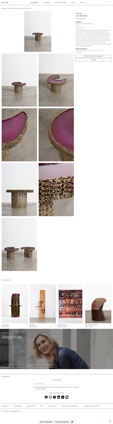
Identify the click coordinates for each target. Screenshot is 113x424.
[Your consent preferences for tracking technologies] (110, 421)
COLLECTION (34, 2)
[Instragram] (50, 397)
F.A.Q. (41, 406)
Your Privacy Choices (62, 422)
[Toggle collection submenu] (38, 2)
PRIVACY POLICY (52, 406)
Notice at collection (46, 422)
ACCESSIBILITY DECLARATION (91, 406)
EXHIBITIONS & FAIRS (60, 2)
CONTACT (82, 2)
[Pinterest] (54, 397)
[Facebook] (46, 397)
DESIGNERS (47, 2)
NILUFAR (4, 8)
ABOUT (73, 2)
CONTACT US (5, 406)
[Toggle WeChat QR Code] (66, 397)
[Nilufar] (5, 2)
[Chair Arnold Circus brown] (98, 303)
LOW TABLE (18, 8)
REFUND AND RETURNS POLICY (70, 406)
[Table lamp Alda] (15, 303)
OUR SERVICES (18, 406)
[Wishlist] (110, 2)
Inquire (93, 59)
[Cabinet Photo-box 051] (70, 303)
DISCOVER (29, 366)
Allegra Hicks (79, 13)
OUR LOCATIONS (30, 406)
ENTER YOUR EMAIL (56, 380)
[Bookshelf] (43, 303)
